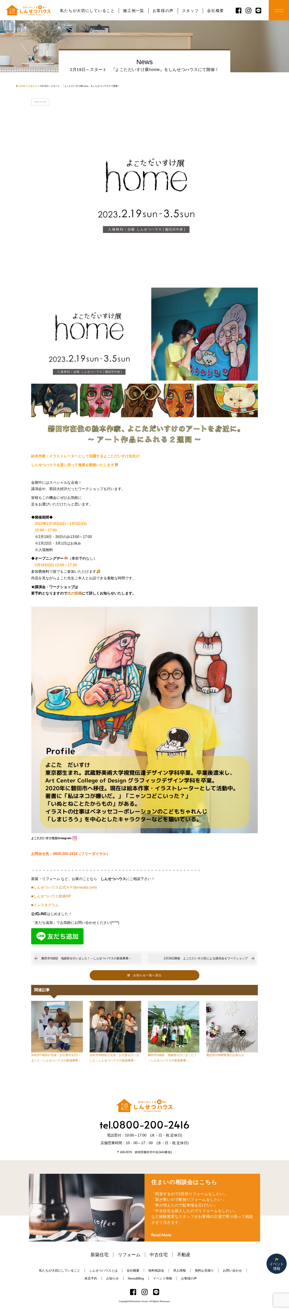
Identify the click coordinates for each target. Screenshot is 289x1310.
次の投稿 (74, 593)
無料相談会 (156, 1270)
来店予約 (90, 1278)
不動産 (184, 1254)
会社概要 (215, 11)
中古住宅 (159, 1254)
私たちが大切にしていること (87, 11)
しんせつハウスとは (103, 1270)
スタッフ (190, 11)
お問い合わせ (232, 1270)
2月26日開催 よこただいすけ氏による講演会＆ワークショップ (206, 958)
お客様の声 (163, 11)
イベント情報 (162, 1278)
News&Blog (136, 1278)
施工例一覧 (133, 11)
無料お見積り (204, 1270)
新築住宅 (100, 1254)
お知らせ (112, 1278)
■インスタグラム (45, 905)
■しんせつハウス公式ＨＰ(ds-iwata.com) (64, 887)
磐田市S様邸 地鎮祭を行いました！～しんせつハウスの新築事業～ (86, 958)
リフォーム (129, 1254)
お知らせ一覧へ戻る (146, 975)
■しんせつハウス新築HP (51, 896)
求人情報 (179, 1270)
